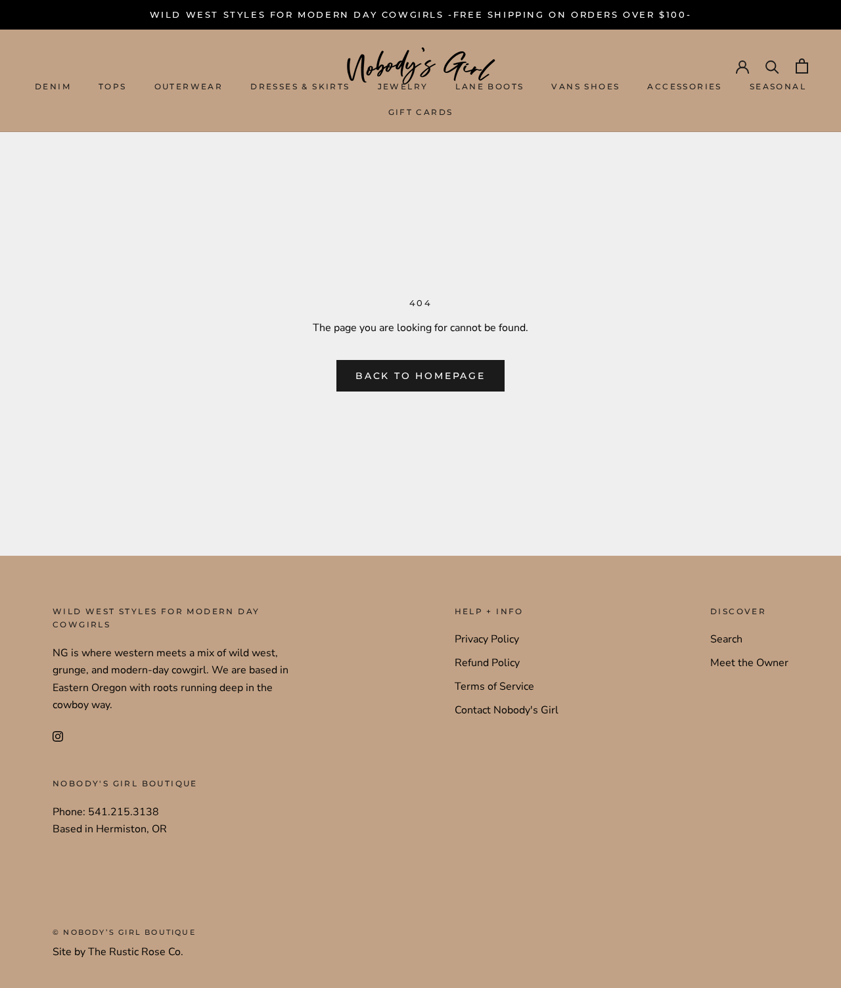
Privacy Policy (487, 639)
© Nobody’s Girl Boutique (124, 932)
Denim (53, 87)
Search (726, 639)
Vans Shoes (585, 87)
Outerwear (188, 87)
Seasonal (778, 87)
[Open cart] (802, 66)
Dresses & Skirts (300, 87)
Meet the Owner (749, 663)
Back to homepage (420, 376)
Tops (113, 87)
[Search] (772, 66)
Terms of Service (494, 686)
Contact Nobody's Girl (506, 710)
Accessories (684, 87)
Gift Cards (420, 112)
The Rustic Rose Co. (135, 952)
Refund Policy (487, 663)
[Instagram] (58, 735)
